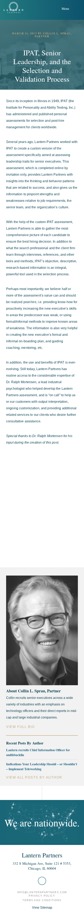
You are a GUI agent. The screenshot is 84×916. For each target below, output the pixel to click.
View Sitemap (42, 907)
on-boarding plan (31, 341)
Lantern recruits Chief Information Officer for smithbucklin (38, 752)
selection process (56, 274)
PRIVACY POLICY (42, 896)
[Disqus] (42, 505)
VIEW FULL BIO (20, 727)
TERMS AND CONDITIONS (41, 900)
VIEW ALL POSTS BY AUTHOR (34, 777)
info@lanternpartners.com (42, 892)
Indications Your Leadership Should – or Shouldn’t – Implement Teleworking (41, 766)
